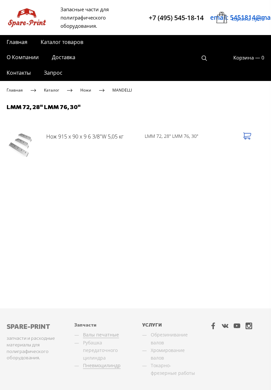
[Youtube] (237, 326)
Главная (17, 42)
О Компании (23, 57)
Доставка (63, 57)
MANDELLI (122, 90)
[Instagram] (249, 326)
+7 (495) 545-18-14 (176, 18)
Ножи (85, 90)
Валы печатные (101, 335)
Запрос (53, 72)
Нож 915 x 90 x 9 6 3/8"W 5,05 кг (85, 136)
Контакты (19, 72)
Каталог (51, 90)
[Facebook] (213, 326)
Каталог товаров (62, 42)
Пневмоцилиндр (102, 365)
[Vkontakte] (225, 326)
